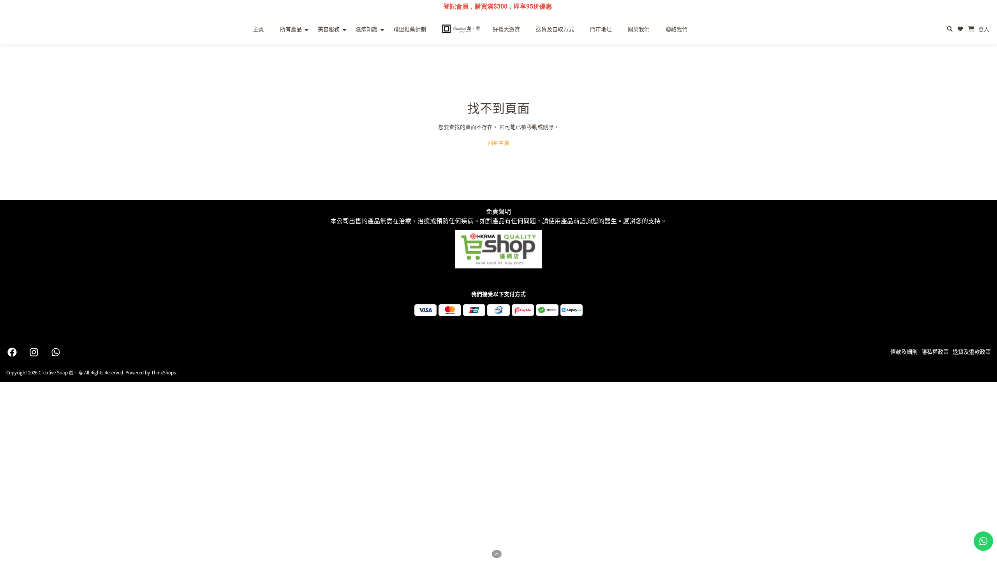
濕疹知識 (366, 29)
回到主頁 (498, 142)
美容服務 (329, 29)
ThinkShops (163, 372)
